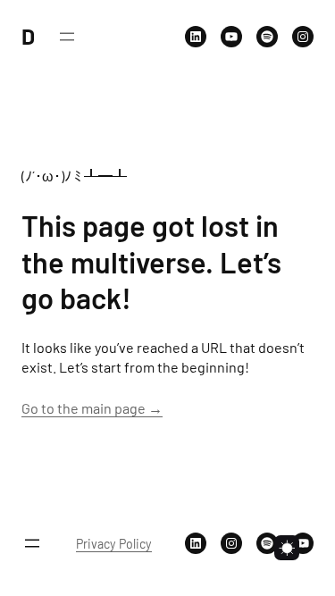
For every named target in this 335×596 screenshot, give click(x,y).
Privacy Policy (114, 543)
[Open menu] (67, 36)
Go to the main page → (92, 407)
